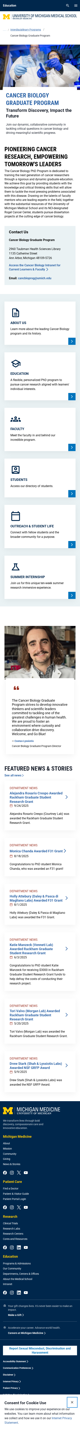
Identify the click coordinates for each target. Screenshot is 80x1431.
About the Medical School (17, 1279)
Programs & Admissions (17, 1263)
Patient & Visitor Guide (16, 1193)
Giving (6, 1158)
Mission (7, 1148)
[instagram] (12, 1173)
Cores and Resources (15, 1238)
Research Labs (11, 1228)
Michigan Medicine (17, 1136)
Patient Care (12, 1182)
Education (10, 1256)
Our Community (12, 1268)
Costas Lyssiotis (24, 740)
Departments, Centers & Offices (21, 1273)
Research (10, 1216)
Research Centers (13, 1233)
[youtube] (26, 1173)
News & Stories (11, 1164)
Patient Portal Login (14, 1198)
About (6, 1143)
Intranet (7, 1284)
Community (9, 1153)
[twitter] (19, 1173)
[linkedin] (19, 1247)
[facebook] (5, 1173)
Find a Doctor (10, 1188)
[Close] (72, 1402)
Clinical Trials (10, 1223)
